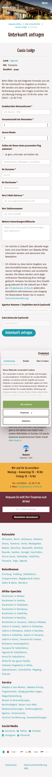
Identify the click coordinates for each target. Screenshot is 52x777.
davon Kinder (9, 132)
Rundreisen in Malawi (13, 596)
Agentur (6, 713)
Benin (17, 539)
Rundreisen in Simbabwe (15, 604)
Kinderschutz (18, 713)
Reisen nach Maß (27, 704)
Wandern (23, 582)
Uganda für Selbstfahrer (14, 652)
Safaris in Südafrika (12, 635)
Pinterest (25, 735)
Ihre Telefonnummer (12, 208)
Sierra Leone (8, 556)
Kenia (24, 543)
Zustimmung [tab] (9, 361)
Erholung (6, 574)
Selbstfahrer (29, 574)
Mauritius (15, 548)
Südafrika (34, 556)
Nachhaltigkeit (9, 704)
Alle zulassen (26, 404)
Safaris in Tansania (33, 635)
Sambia (15, 552)
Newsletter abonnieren (26, 517)
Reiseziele (8, 534)
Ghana (5, 543)
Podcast (6, 674)
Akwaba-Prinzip (35, 687)
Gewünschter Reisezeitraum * (17, 106)
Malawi (5, 548)
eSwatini (37, 539)
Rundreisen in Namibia (14, 617)
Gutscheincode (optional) (15, 317)
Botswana (26, 539)
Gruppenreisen (9, 578)
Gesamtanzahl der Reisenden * (17, 119)
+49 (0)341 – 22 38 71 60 (28, 483)
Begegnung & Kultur (29, 578)
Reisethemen (10, 569)
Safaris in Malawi (36, 622)
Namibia (38, 548)
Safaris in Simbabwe (32, 626)
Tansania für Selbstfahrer (15, 648)
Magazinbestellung (11, 696)
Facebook (9, 731)
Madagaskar (35, 543)
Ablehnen (26, 421)
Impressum (11, 765)
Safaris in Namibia (33, 630)
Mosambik (27, 548)
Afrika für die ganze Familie (16, 661)
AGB (26, 768)
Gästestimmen (9, 669)
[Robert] (26, 448)
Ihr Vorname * (9, 169)
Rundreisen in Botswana (14, 609)
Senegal (25, 552)
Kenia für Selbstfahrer (13, 656)
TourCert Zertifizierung (13, 717)
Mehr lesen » (15, 440)
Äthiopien (7, 539)
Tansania (23, 458)
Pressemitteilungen (37, 717)
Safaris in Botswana (12, 630)
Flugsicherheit (9, 691)
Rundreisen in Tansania (14, 622)
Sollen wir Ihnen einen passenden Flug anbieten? (21, 147)
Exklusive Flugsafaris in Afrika (17, 665)
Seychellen (36, 552)
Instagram (9, 735)
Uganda (14, 60)
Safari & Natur (9, 582)
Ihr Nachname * (10, 182)
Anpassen (24, 413)
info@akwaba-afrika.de (21, 288)
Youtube (36, 731)
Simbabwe (22, 556)
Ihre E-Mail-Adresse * (13, 195)
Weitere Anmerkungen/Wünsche (18, 221)
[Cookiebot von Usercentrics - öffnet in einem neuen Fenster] (38, 354)
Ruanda (6, 552)
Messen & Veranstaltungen (16, 700)
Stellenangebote (33, 709)
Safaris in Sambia (11, 626)
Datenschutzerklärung (16, 298)
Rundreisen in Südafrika (14, 613)
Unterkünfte (24, 669)
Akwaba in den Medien (13, 687)
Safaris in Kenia (10, 639)
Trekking (17, 574)
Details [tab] (26, 361)
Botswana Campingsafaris (15, 643)
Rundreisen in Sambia (13, 600)
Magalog (37, 669)
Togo (15, 560)
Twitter (23, 731)
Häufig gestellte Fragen (30, 691)
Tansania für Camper (30, 639)
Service (6, 682)
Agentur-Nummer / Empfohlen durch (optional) (26, 304)
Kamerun (15, 543)
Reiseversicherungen (12, 709)
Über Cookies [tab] (43, 361)
